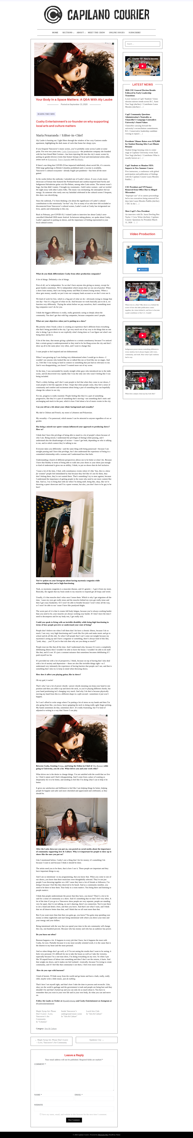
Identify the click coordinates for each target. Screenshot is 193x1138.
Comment (40, 1064)
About (80, 32)
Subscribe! (135, 32)
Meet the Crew (96, 32)
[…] (141, 107)
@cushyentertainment (45, 1003)
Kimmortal (52, 159)
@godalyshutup (69, 1001)
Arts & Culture (50, 1028)
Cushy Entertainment (70, 151)
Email (79, 1095)
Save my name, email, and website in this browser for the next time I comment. (74, 1114)
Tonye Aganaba (64, 159)
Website (38, 1105)
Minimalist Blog (103, 1135)
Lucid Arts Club (92, 1011)
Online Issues (117, 32)
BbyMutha (78, 159)
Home (55, 32)
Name (38, 1095)
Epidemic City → (97, 1040)
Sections (67, 32)
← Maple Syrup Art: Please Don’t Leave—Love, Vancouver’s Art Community (51, 1041)
